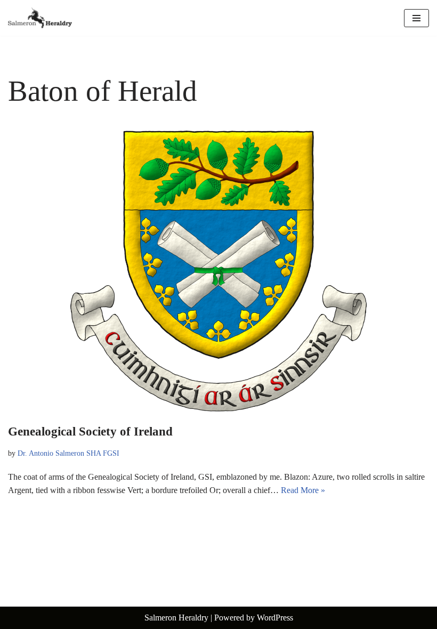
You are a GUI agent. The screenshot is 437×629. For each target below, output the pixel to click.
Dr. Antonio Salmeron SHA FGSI (68, 453)
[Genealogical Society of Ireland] (218, 271)
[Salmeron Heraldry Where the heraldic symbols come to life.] (40, 17)
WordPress (275, 617)
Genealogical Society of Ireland (90, 431)
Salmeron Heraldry (176, 617)
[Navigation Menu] (416, 18)
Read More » (303, 490)
